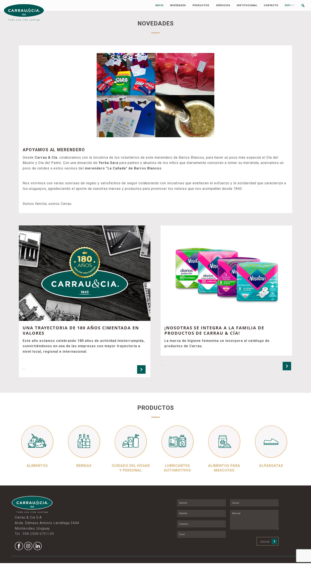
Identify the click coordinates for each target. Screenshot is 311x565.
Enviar (265, 541)
